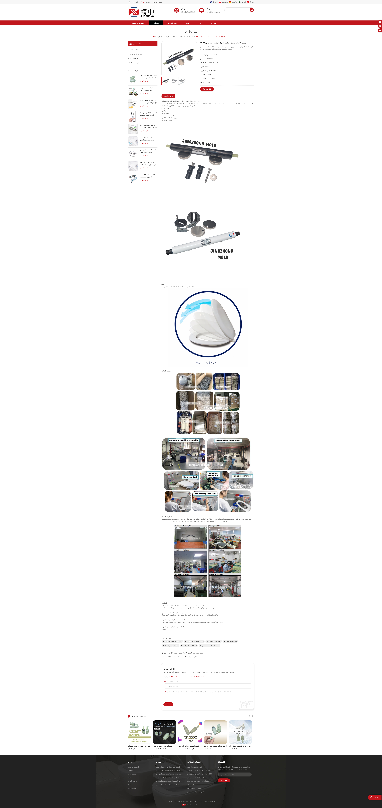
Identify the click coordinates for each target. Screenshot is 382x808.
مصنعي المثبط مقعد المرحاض (210, 646)
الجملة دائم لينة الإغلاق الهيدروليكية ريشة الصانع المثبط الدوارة (240, 747)
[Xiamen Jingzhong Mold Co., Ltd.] (141, 12)
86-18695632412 (188, 12)
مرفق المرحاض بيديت (194, 788)
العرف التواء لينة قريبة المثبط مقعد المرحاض (182, 656)
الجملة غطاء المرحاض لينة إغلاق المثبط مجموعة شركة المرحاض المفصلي (148, 114)
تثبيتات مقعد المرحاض (135, 54)
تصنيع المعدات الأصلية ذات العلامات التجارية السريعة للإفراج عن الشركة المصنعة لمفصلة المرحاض (169, 781)
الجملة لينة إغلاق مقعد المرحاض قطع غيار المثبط (164, 747)
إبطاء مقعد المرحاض (215, 641)
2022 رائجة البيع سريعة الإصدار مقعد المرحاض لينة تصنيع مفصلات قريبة (148, 126)
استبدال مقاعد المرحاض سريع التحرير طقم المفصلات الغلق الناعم (148, 151)
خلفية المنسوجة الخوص (195, 767)
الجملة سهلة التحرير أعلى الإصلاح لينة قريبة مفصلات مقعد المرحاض (148, 101)
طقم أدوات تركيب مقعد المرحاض (198, 781)
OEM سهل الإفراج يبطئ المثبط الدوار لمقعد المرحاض (187, 676)
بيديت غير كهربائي (133, 49)
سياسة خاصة (132, 788)
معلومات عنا (172, 23)
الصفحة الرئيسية (138, 23)
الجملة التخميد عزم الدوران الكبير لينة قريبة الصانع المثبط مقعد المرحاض (138, 747)
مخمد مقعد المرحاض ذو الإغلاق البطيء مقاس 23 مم (186, 653)
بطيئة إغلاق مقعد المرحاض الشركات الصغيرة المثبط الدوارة (148, 76)
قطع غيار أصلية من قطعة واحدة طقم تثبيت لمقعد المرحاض (169, 785)
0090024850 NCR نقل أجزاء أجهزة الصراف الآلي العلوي (199, 770)
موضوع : (184, 676)
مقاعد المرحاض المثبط (171, 646)
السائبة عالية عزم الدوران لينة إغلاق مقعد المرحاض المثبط (215, 747)
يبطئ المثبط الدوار (231, 641)
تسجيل (147, 2)
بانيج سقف (190, 785)
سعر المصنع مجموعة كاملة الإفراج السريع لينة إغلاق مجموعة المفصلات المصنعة (169, 777)
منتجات (156, 23)
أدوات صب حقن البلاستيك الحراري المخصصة (148, 175)
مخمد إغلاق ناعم (172, 36)
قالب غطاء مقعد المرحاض (196, 777)
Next (252, 716)
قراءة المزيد (144, 81)
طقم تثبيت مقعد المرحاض (195, 792)
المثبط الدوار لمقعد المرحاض (173, 641)
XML (129, 785)
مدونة (130, 777)
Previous (249, 716)
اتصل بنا (214, 23)
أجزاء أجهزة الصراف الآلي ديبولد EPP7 (199, 774)
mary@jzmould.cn (213, 12)
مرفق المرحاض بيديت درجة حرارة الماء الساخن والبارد (148, 163)
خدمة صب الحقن (133, 63)
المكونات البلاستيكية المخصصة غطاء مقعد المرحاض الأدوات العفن (147, 89)
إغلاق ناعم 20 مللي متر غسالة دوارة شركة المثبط (189, 747)
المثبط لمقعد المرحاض (190, 646)
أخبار (200, 23)
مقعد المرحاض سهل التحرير (195, 641)
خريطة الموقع (132, 781)
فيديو (188, 23)
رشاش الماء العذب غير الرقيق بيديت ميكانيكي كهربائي (147, 139)
